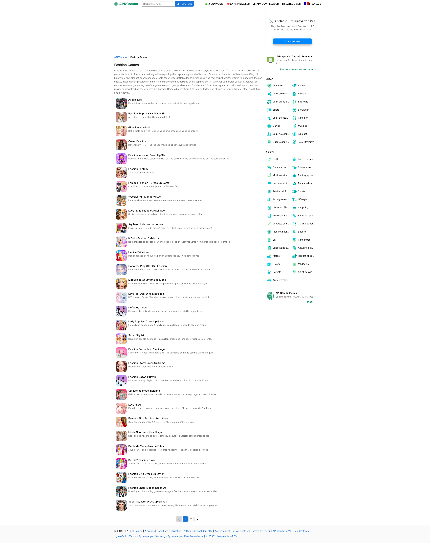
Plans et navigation (282, 231)
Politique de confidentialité (197, 531)
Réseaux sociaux (307, 167)
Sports (301, 191)
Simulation (303, 109)
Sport (276, 109)
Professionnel (280, 215)
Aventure (278, 85)
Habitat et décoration (307, 255)
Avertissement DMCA (226, 531)
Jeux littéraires (306, 141)
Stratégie (303, 101)
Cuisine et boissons (307, 223)
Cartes (276, 125)
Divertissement (306, 159)
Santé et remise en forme (307, 215)
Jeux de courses (282, 117)
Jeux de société (281, 133)
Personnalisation (307, 183)
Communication (281, 167)
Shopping (303, 207)
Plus (310, 301)
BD (274, 239)
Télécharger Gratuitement (295, 69)
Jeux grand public (282, 101)
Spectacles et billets (282, 247)
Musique (302, 125)
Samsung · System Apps (168, 536)
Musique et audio (282, 175)
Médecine (303, 263)
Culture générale (282, 141)
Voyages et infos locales (282, 223)
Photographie (305, 175)
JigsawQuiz (120, 536)
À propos (150, 531)
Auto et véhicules (282, 280)
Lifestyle (302, 199)
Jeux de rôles (280, 93)
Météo (276, 255)
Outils (276, 159)
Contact (244, 531)
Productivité (279, 191)
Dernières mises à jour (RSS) (199, 536)
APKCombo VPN (282, 531)
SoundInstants (301, 531)
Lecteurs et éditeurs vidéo (282, 183)
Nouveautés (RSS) (227, 536)
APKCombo (120, 57)
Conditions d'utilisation (169, 531)
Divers (276, 263)
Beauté (302, 231)
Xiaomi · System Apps (141, 536)
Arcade (302, 93)
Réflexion (303, 117)
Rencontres (304, 239)
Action (301, 85)
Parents (277, 271)
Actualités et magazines (307, 247)
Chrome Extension (261, 531)
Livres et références (282, 207)
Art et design (305, 271)
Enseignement (280, 199)
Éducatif (302, 133)
